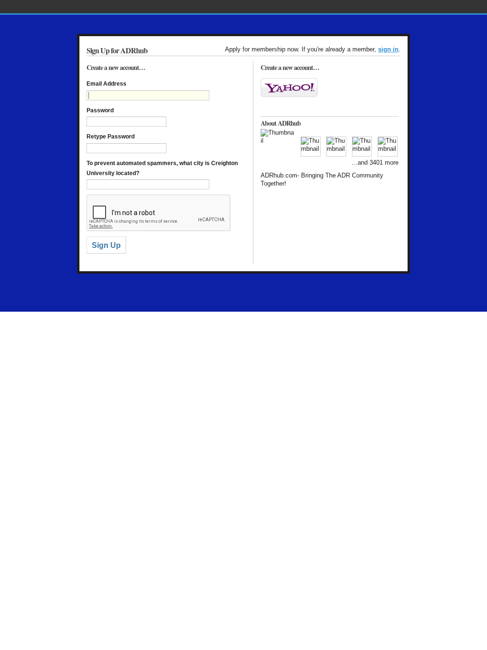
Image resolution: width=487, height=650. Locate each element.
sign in (388, 49)
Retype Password (111, 136)
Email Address (107, 83)
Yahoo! (289, 87)
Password (100, 110)
